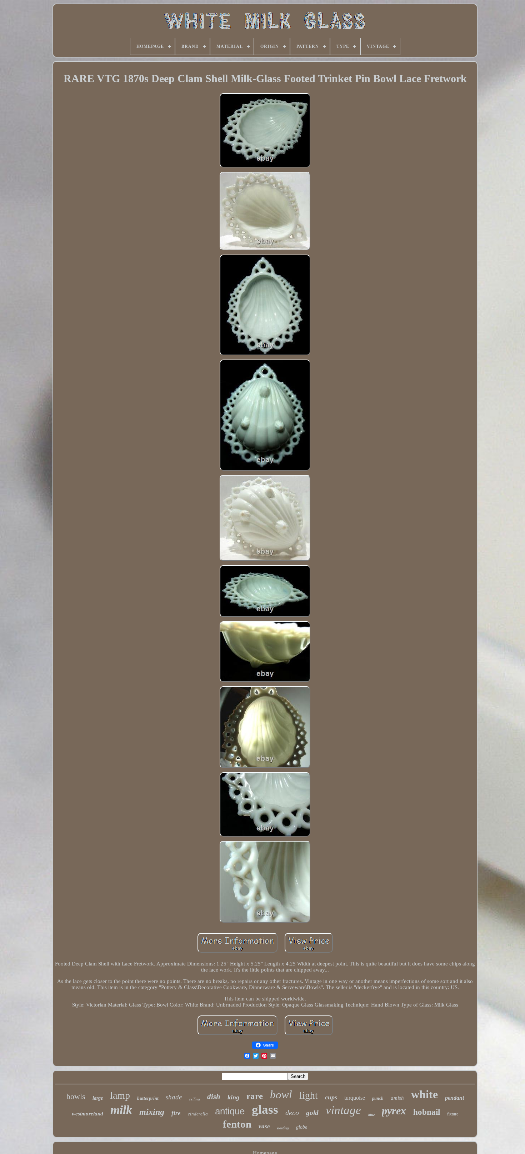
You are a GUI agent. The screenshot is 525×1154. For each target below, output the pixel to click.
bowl (281, 1094)
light (308, 1095)
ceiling (194, 1099)
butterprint (148, 1098)
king (233, 1097)
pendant (454, 1098)
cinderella (198, 1114)
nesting (283, 1128)
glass (265, 1110)
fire (176, 1113)
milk (121, 1110)
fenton (237, 1124)
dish (213, 1096)
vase (264, 1126)
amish (397, 1098)
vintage (343, 1110)
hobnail (426, 1112)
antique (230, 1111)
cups (331, 1097)
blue (371, 1115)
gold (312, 1113)
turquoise (354, 1098)
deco (292, 1113)
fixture (452, 1114)
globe (301, 1127)
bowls (75, 1096)
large (97, 1098)
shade (174, 1097)
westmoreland (87, 1114)
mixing (151, 1112)
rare (254, 1096)
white (424, 1094)
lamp (120, 1095)
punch (378, 1098)
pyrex (394, 1111)
